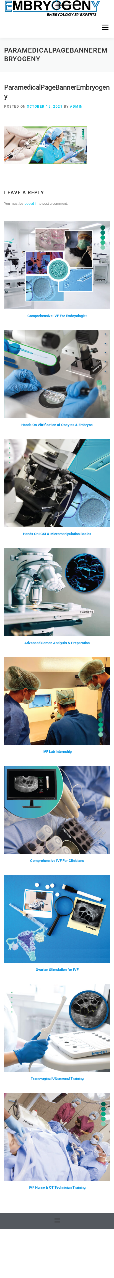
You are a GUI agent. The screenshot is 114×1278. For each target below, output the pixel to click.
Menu (104, 27)
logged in (31, 204)
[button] (57, 1220)
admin (76, 106)
